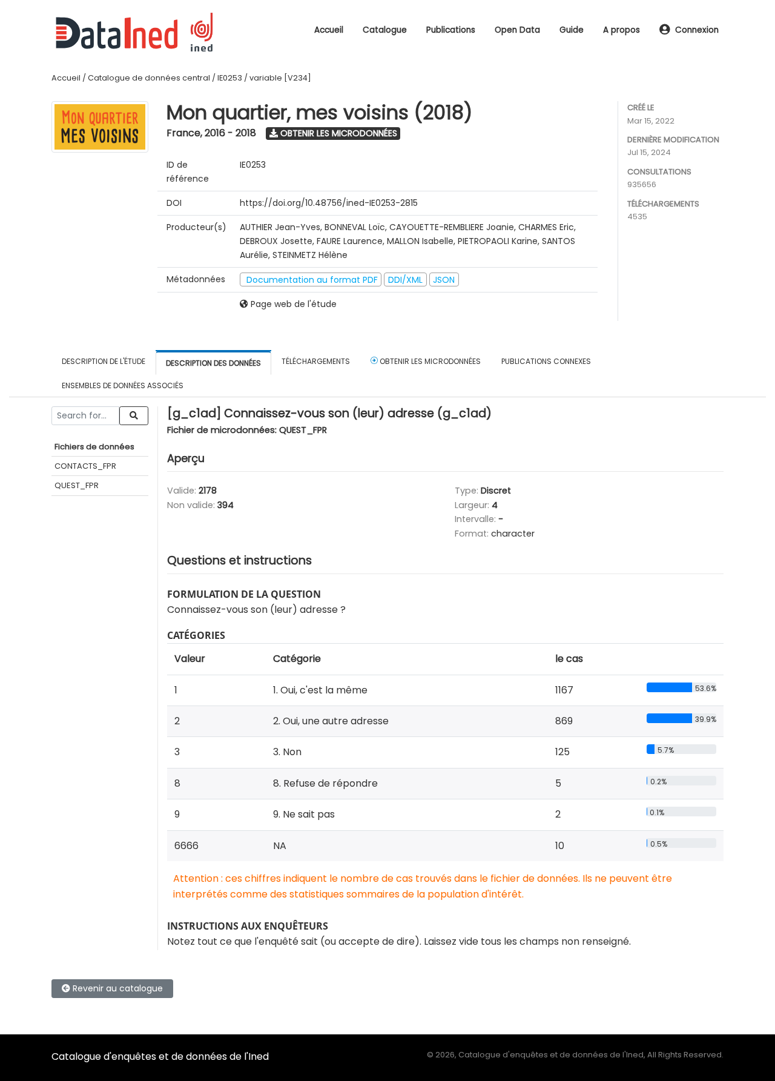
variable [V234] (280, 78)
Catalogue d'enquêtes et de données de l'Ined (160, 1056)
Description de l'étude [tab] (103, 361)
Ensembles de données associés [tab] (122, 385)
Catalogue (385, 30)
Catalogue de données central (149, 78)
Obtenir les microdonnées (337, 133)
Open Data (517, 30)
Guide (571, 30)
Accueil (328, 30)
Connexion (697, 30)
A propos (621, 30)
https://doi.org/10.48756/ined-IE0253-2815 (329, 203)
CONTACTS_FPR (85, 466)
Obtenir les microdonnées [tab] (429, 361)
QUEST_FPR (76, 485)
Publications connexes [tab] (546, 361)
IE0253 (229, 78)
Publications (450, 30)
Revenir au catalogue (116, 988)
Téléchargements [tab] (316, 361)
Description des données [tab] (213, 363)
